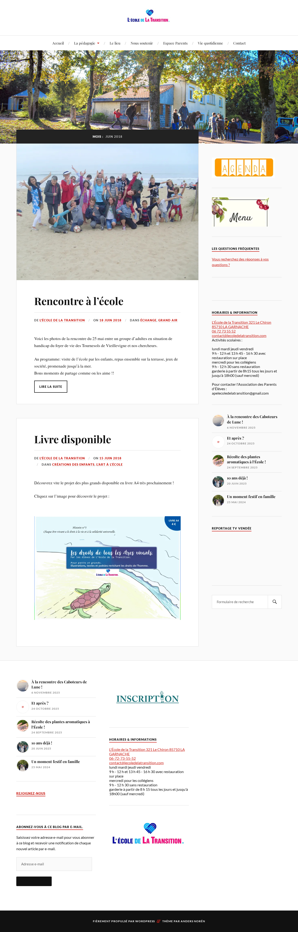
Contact (239, 43)
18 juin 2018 (110, 320)
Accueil (58, 43)
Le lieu (115, 43)
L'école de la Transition (62, 320)
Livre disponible (72, 439)
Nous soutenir (142, 43)
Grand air (168, 320)
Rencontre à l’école (78, 301)
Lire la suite (50, 387)
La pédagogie (84, 43)
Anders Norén (193, 921)
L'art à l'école (109, 464)
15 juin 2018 (110, 458)
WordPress (145, 921)
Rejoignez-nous (30, 793)
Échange (148, 320)
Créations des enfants (73, 464)
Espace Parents (175, 43)
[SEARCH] (275, 602)
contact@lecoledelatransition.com (239, 335)
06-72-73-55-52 (122, 758)
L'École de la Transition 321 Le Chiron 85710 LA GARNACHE (241, 324)
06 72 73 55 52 (224, 331)
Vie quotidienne (210, 43)
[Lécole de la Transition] (149, 21)
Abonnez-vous (33, 881)
